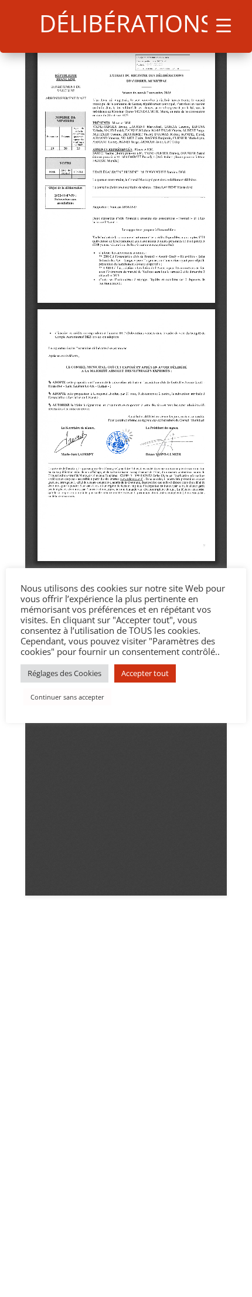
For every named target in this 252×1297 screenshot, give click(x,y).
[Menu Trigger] (223, 25)
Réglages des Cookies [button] (64, 673)
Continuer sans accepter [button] (67, 697)
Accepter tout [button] (145, 673)
